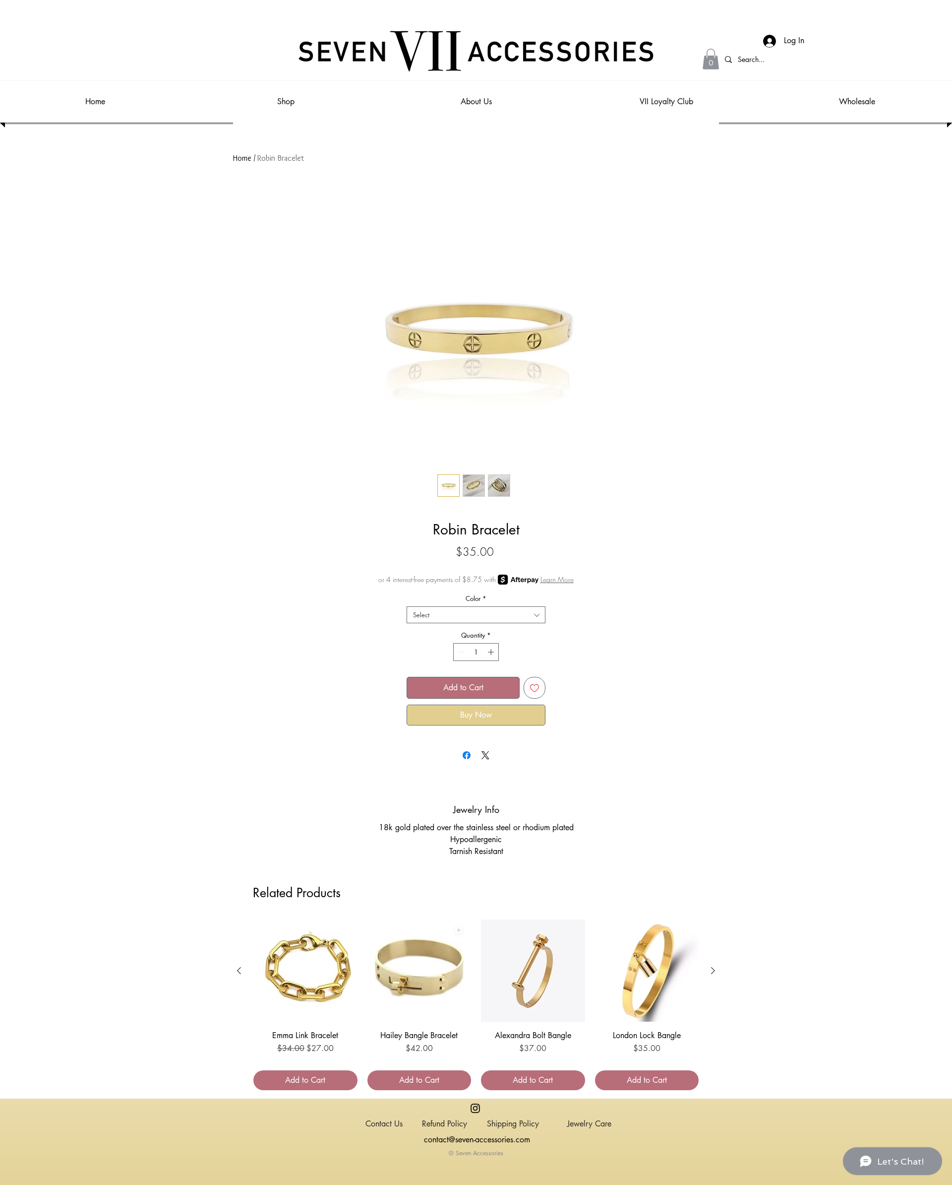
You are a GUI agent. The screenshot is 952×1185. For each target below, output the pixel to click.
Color (476, 598)
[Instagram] (475, 1108)
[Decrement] (461, 652)
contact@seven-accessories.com (477, 1139)
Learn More (557, 579)
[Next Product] (713, 971)
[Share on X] (485, 755)
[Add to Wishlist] (534, 688)
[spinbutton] (476, 652)
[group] (476, 1005)
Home (242, 158)
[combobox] (476, 614)
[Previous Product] (239, 971)
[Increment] (492, 652)
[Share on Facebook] (467, 755)
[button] (710, 59)
